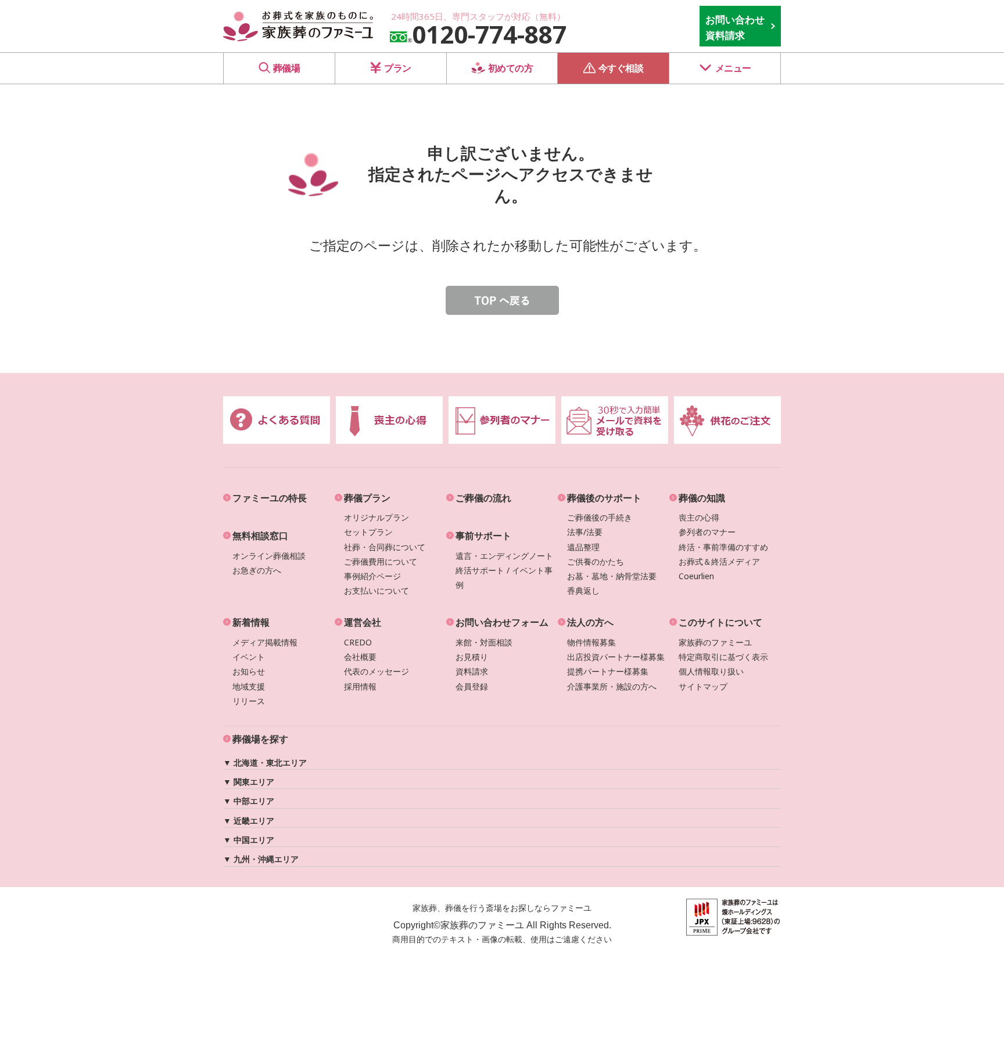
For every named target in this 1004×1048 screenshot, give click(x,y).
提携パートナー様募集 (607, 671)
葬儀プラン (367, 497)
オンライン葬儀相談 (269, 555)
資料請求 (472, 671)
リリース (248, 700)
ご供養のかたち (595, 561)
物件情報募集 (591, 642)
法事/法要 (585, 531)
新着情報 (251, 622)
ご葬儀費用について (380, 561)
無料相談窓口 (260, 535)
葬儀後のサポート (604, 497)
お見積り (472, 656)
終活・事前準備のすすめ (723, 546)
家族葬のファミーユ (715, 642)
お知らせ (248, 671)
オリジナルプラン (376, 517)
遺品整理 (583, 546)
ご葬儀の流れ (483, 497)
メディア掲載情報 (264, 642)
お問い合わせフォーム (502, 622)
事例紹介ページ (372, 576)
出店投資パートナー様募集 (616, 656)
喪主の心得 (699, 517)
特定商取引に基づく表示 (723, 656)
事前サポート (483, 535)
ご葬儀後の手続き (599, 517)
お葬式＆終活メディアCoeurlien (719, 569)
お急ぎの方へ (256, 570)
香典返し (583, 590)
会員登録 (472, 686)
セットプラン (368, 531)
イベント (248, 656)
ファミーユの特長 (269, 497)
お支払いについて (376, 590)
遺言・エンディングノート (504, 555)
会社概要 (360, 656)
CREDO (358, 642)
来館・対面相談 (484, 642)
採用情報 (360, 686)
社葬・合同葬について (384, 546)
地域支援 (248, 686)
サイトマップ (703, 686)
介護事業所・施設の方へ (612, 686)
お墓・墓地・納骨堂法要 (612, 576)
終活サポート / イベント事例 (504, 577)
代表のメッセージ (376, 671)
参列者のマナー (707, 531)
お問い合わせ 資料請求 (735, 27)
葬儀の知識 (702, 497)
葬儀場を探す (260, 739)
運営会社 (362, 622)
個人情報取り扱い (711, 671)
